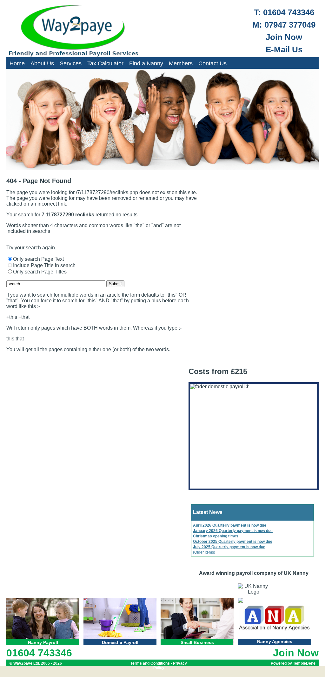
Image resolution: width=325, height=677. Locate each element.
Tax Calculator (105, 63)
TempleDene (304, 663)
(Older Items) (204, 552)
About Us (42, 63)
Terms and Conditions (150, 663)
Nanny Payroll (43, 642)
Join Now (284, 37)
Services (71, 63)
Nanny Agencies (274, 641)
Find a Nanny (146, 63)
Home (17, 63)
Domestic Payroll (120, 642)
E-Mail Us (284, 49)
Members (181, 63)
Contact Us (212, 63)
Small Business (197, 642)
